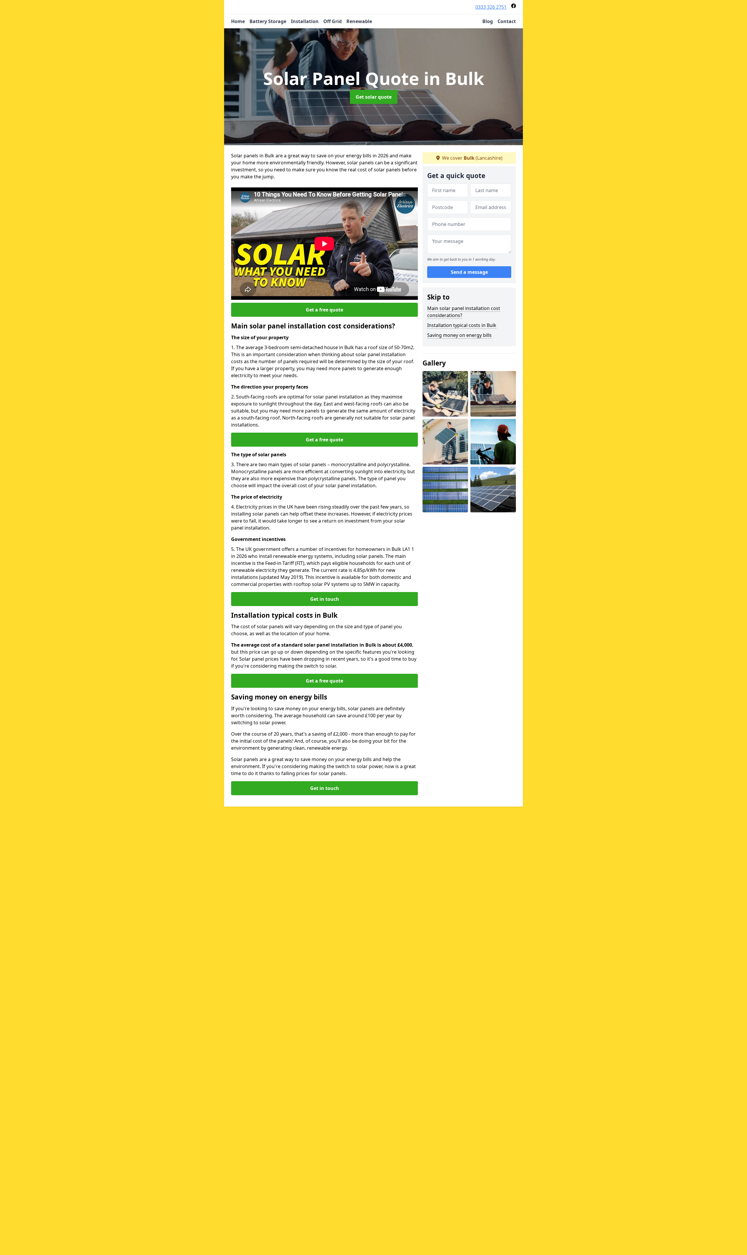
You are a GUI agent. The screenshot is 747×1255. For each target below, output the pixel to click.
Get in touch (324, 599)
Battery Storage (267, 21)
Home (238, 21)
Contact (507, 21)
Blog (487, 21)
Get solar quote (374, 97)
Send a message (469, 272)
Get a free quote (324, 310)
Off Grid (332, 21)
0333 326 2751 (491, 7)
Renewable (359, 21)
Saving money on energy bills (459, 335)
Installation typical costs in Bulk (461, 325)
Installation (305, 21)
